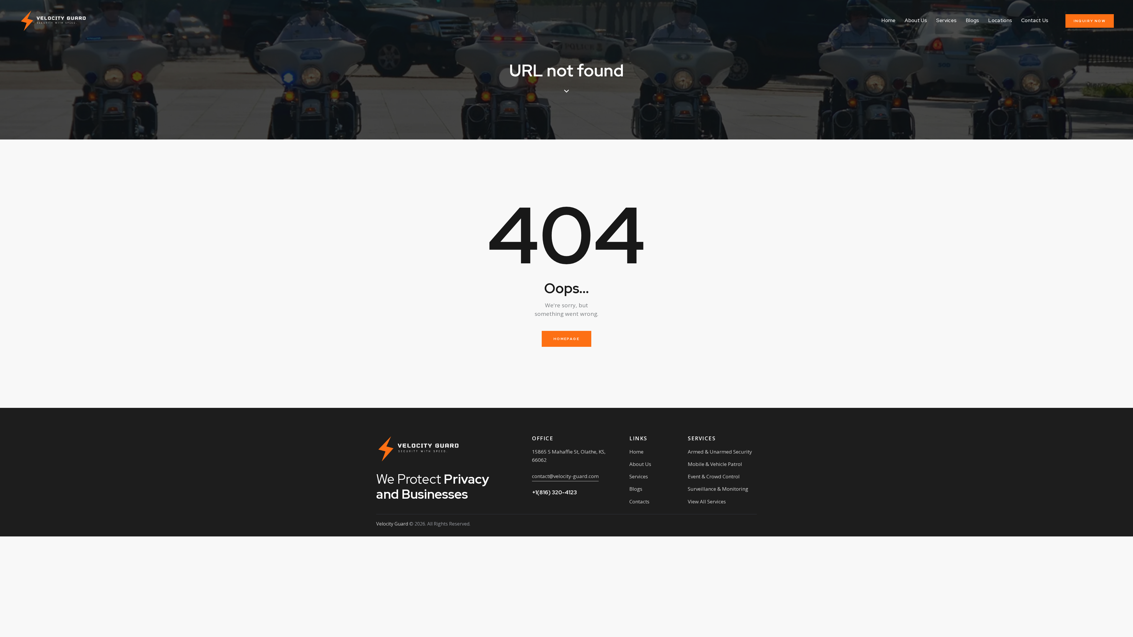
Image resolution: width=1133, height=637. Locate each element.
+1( (554, 492)
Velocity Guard (392, 524)
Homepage (566, 338)
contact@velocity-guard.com (565, 476)
